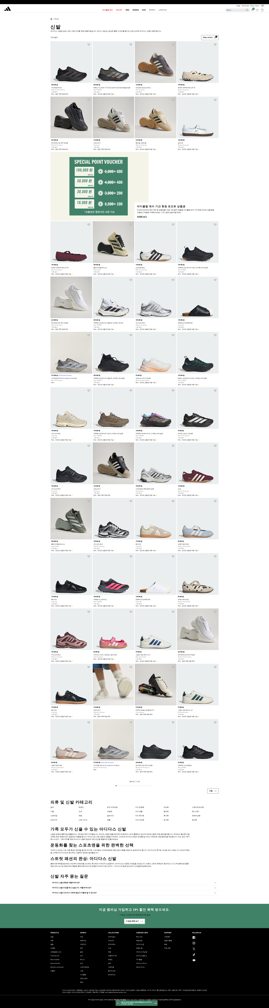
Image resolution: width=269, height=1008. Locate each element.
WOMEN (136, 10)
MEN (127, 10)
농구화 (166, 820)
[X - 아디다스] (205, 949)
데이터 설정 (99, 1000)
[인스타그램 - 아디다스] (205, 943)
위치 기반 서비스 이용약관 (135, 1000)
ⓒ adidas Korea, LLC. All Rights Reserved (134, 1005)
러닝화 (166, 807)
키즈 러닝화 (139, 820)
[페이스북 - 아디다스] (205, 938)
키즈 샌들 (138, 811)
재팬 (80, 816)
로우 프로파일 (112, 807)
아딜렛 (109, 811)
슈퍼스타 (53, 820)
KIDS (144, 10)
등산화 (194, 820)
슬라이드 (110, 816)
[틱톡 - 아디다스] (205, 955)
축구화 (166, 816)
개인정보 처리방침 (120, 1000)
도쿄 (80, 811)
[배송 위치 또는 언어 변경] (262, 6)
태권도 (81, 807)
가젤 (52, 811)
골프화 (166, 811)
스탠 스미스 (83, 820)
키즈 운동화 (139, 807)
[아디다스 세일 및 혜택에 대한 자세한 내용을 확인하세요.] (134, 2)
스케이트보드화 (198, 807)
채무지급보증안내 (175, 1000)
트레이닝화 (196, 816)
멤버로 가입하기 (255, 6)
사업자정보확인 (163, 1000)
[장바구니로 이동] (262, 10)
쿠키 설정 (91, 1000)
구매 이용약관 (108, 1000)
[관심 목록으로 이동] (257, 10)
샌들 (108, 820)
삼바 (52, 807)
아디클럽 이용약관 (151, 1000)
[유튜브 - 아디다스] (205, 960)
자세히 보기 (142, 217)
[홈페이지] (7, 9)
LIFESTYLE (163, 10)
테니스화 (195, 811)
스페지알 (53, 816)
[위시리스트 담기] (88, 45)
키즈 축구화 (139, 816)
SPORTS (152, 10)
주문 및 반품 (245, 6)
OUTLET (119, 10)
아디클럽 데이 (107, 10)
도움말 (238, 6)
